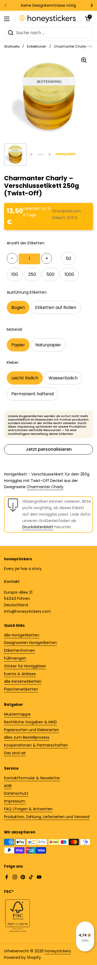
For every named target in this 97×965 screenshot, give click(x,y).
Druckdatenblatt (37, 527)
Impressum (14, 801)
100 (14, 274)
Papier (18, 345)
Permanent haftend (32, 394)
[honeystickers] (47, 18)
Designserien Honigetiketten (30, 642)
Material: (15, 329)
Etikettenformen (19, 650)
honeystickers (58, 951)
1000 (69, 274)
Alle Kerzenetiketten (22, 681)
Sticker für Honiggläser (25, 666)
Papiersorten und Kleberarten (31, 729)
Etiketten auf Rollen (55, 307)
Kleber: (13, 362)
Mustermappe (17, 714)
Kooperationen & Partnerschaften (36, 745)
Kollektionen (36, 46)
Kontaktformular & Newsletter (32, 778)
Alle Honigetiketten (21, 635)
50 (68, 258)
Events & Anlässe (20, 674)
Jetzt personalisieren (49, 449)
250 (32, 274)
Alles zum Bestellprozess (26, 737)
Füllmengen (15, 658)
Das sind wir (15, 753)
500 (50, 274)
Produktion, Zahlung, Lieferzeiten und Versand (46, 816)
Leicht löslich (24, 378)
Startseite (11, 46)
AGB (8, 785)
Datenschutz (16, 793)
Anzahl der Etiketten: (26, 243)
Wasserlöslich (63, 378)
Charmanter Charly (45, 486)
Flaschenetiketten (21, 689)
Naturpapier (48, 345)
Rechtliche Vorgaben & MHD (30, 722)
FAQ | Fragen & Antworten (28, 809)
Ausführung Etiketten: (27, 292)
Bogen (18, 307)
